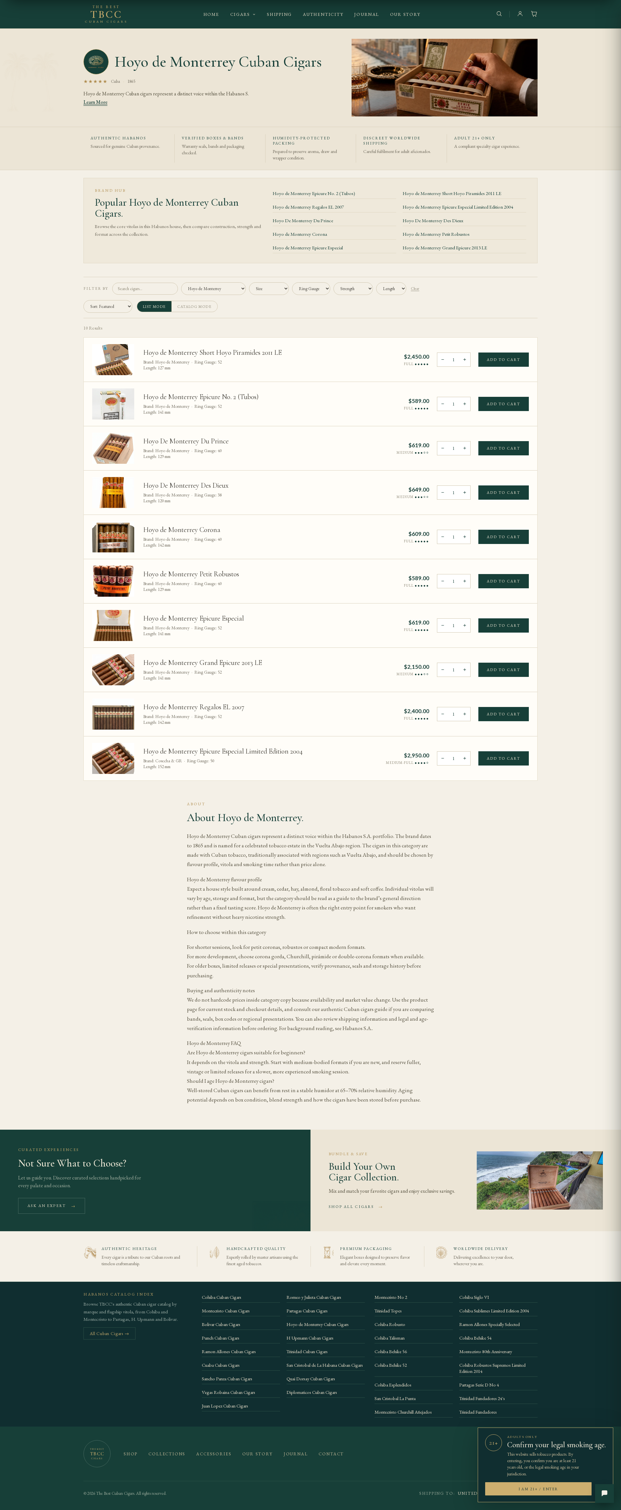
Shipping (279, 14)
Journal (366, 14)
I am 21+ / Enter (538, 1488)
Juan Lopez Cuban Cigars (225, 1406)
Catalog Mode (195, 306)
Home (211, 14)
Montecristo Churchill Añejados (403, 1412)
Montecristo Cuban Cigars (226, 1311)
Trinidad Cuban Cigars (307, 1351)
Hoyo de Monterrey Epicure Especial (308, 247)
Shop (130, 1454)
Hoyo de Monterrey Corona (300, 234)
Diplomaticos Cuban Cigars (312, 1392)
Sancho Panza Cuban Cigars (227, 1378)
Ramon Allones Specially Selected (489, 1324)
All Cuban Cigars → (109, 1333)
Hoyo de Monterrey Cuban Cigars (318, 1324)
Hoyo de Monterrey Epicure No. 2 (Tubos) (314, 193)
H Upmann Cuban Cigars (310, 1338)
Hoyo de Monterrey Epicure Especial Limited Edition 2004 (458, 207)
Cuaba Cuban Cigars (221, 1365)
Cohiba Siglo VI (474, 1297)
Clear (415, 288)
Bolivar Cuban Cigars (221, 1324)
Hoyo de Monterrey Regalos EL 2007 (308, 207)
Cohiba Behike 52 (391, 1365)
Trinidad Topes (388, 1311)
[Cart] (534, 14)
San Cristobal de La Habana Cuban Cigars (325, 1365)
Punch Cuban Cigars (220, 1338)
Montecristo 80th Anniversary (485, 1351)
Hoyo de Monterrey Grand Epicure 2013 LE (445, 247)
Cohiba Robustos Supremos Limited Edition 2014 (492, 1368)
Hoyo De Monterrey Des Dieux (433, 220)
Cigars (240, 14)
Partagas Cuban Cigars (307, 1311)
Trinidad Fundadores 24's (482, 1398)
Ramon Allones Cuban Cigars (229, 1351)
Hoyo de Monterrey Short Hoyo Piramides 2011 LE (452, 193)
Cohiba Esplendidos (393, 1385)
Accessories (213, 1454)
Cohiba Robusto (390, 1324)
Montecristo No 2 (391, 1297)
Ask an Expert (51, 1206)
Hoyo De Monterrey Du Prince (303, 220)
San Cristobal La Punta (395, 1398)
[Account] (520, 14)
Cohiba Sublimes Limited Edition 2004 (494, 1311)
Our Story (405, 14)
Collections (166, 1454)
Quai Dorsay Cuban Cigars (311, 1378)
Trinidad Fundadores (478, 1412)
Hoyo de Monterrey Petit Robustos (436, 234)
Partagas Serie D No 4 (479, 1385)
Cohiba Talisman (390, 1338)
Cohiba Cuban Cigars (221, 1297)
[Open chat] (604, 1493)
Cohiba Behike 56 (391, 1351)
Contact (331, 1454)
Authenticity (323, 14)
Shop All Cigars (356, 1206)
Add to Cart (503, 359)
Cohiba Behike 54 (475, 1338)
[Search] (499, 14)
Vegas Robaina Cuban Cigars (228, 1392)
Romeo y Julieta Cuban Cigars (314, 1297)
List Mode (154, 306)
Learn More (95, 102)
